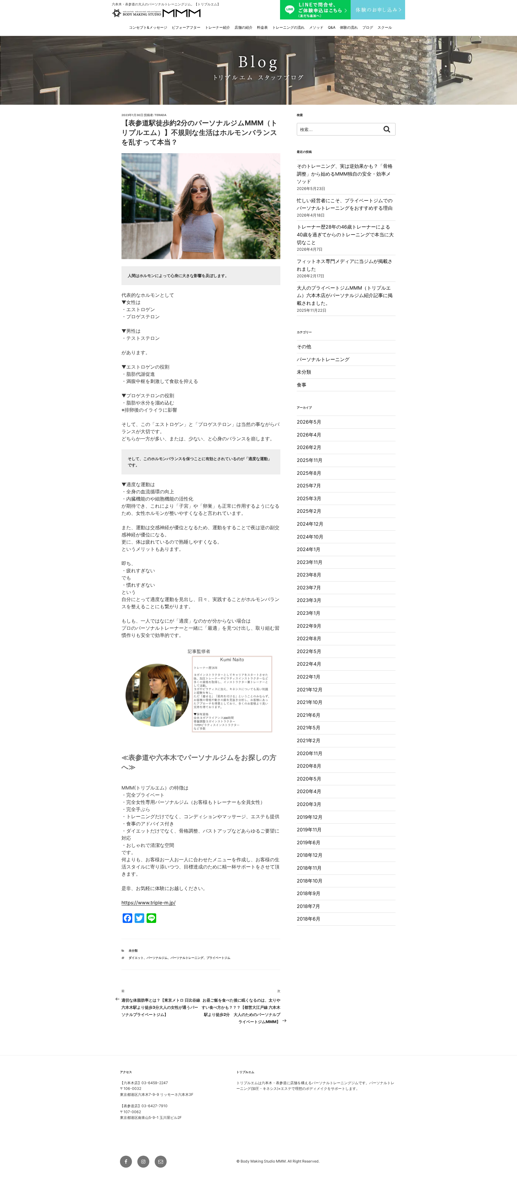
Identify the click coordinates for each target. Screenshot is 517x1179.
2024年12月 (310, 524)
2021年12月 (310, 690)
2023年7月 (309, 588)
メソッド (316, 27)
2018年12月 (310, 855)
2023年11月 (310, 562)
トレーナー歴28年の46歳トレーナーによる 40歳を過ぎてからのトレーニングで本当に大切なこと (346, 234)
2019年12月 (310, 817)
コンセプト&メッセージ (148, 27)
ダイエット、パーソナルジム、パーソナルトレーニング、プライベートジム (179, 957)
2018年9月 (308, 893)
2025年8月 (309, 473)
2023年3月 (309, 600)
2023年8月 (309, 575)
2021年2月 (308, 740)
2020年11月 (310, 753)
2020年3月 (309, 804)
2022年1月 (308, 677)
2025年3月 (309, 498)
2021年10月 (310, 702)
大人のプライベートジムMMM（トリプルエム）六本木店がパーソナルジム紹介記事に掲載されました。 (345, 295)
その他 (304, 346)
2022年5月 (309, 651)
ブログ (367, 27)
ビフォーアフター (186, 27)
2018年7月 (308, 906)
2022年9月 (309, 626)
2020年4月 (309, 791)
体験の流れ (349, 27)
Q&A (331, 27)
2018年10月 (310, 881)
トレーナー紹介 (217, 27)
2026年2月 (309, 447)
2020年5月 (309, 779)
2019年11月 (309, 830)
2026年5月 (309, 422)
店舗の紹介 (244, 27)
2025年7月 (309, 486)
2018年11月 (309, 868)
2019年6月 (308, 842)
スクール (385, 27)
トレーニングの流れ (288, 27)
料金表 (262, 27)
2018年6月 (308, 919)
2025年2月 (309, 511)
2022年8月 (309, 638)
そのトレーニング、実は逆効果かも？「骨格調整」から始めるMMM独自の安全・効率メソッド (345, 173)
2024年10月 (310, 537)
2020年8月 (309, 766)
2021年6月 (308, 715)
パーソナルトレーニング (323, 359)
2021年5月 (308, 728)
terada (160, 115)
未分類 (133, 950)
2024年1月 (308, 549)
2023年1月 (308, 613)
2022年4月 (309, 664)
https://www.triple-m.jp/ (148, 903)
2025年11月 (310, 460)
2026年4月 (309, 435)
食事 (301, 385)
